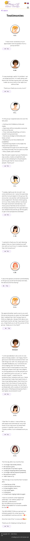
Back (5, 11)
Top (7, 48)
